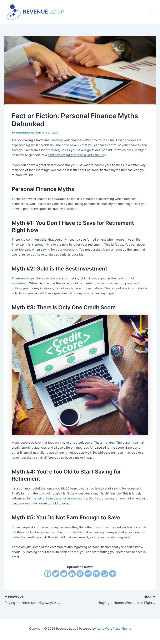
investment (20, 283)
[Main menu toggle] (151, 11)
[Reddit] (64, 573)
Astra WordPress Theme (114, 628)
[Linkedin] (72, 573)
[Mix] (96, 573)
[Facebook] (47, 573)
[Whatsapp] (104, 573)
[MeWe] (88, 573)
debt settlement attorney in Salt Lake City (77, 155)
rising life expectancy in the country (62, 498)
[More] (112, 573)
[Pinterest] (80, 573)
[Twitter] (55, 573)
